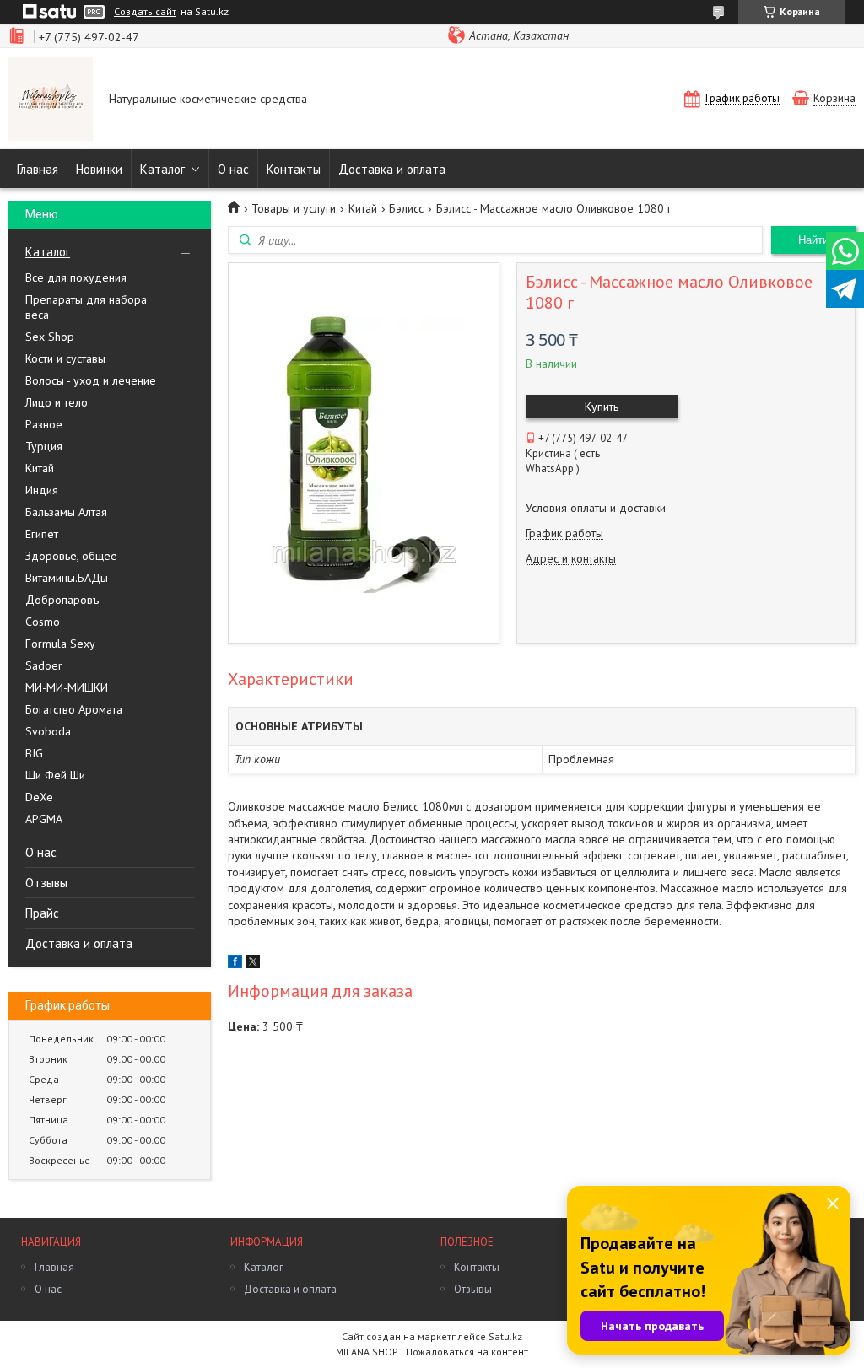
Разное (43, 424)
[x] (253, 964)
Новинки (99, 169)
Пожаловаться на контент (467, 1351)
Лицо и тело (56, 402)
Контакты (294, 169)
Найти (813, 240)
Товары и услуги (293, 208)
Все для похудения (76, 277)
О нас (233, 169)
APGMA (43, 819)
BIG (34, 753)
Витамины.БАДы (66, 577)
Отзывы (46, 883)
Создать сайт (145, 12)
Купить (601, 406)
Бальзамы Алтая (66, 512)
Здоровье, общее (71, 555)
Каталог (162, 169)
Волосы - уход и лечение (90, 380)
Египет (41, 533)
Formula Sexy (60, 643)
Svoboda (48, 731)
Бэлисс (406, 208)
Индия (41, 490)
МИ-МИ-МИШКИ (66, 687)
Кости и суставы (65, 358)
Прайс (42, 913)
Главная (37, 169)
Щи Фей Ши (55, 775)
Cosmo (42, 621)
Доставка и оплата (392, 169)
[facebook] (235, 964)
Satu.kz (505, 1336)
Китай (39, 468)
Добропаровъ (62, 599)
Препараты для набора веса (86, 307)
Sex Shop (49, 336)
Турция (43, 446)
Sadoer (43, 665)
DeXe (39, 797)
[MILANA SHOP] (50, 100)
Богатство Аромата (73, 709)
